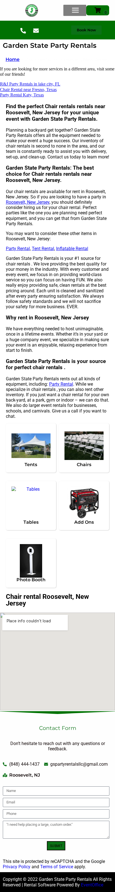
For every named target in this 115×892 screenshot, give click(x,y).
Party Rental (18, 248)
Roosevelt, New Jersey (27, 202)
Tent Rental (43, 248)
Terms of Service (56, 866)
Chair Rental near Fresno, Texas (28, 89)
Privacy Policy (16, 866)
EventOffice (92, 885)
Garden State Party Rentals (49, 45)
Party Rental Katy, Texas (22, 94)
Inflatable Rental (72, 248)
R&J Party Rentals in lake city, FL (30, 84)
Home (13, 59)
